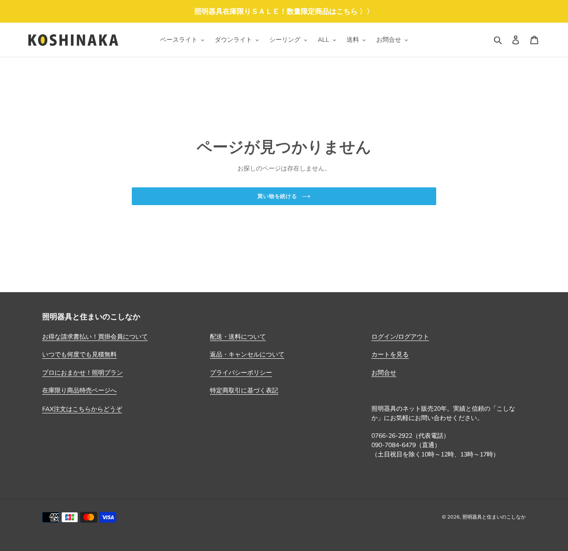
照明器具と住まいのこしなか (494, 517)
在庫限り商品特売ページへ (79, 390)
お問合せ (383, 373)
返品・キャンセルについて (247, 354)
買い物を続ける (277, 196)
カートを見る (390, 354)
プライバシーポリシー (241, 373)
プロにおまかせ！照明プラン (82, 373)
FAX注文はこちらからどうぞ (82, 409)
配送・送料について (238, 337)
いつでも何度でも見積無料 (79, 354)
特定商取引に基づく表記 (244, 390)
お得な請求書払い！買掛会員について (95, 337)
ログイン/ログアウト (400, 337)
